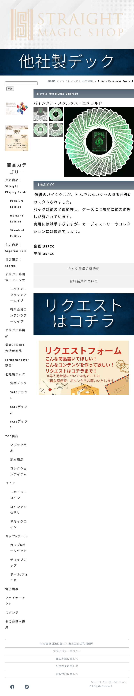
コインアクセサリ (18, 510)
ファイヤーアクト (15, 601)
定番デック (18, 383)
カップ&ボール (16, 536)
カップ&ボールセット (18, 548)
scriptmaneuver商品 (16, 362)
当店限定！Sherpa (13, 262)
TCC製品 (11, 436)
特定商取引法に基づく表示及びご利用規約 (67, 644)
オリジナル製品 (15, 333)
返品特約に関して (67, 674)
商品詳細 (87, 81)
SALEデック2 (19, 409)
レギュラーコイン (18, 495)
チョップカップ (18, 562)
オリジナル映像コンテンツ (15, 277)
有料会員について (84, 281)
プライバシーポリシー (67, 651)
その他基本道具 (15, 624)
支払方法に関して (67, 659)
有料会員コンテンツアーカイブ (18, 315)
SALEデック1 (19, 395)
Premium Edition (16, 203)
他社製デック (15, 374)
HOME (51, 81)
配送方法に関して (67, 666)
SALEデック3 (19, 424)
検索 (10, 88)
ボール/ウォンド (19, 577)
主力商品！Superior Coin (16, 248)
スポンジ (12, 612)
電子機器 (12, 589)
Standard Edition (17, 233)
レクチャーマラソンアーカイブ (18, 295)
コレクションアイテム (18, 471)
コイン (10, 483)
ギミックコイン (18, 524)
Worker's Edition (17, 218)
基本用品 (17, 459)
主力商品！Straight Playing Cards (16, 186)
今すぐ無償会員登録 (84, 269)
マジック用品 (18, 448)
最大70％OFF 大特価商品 (15, 348)
